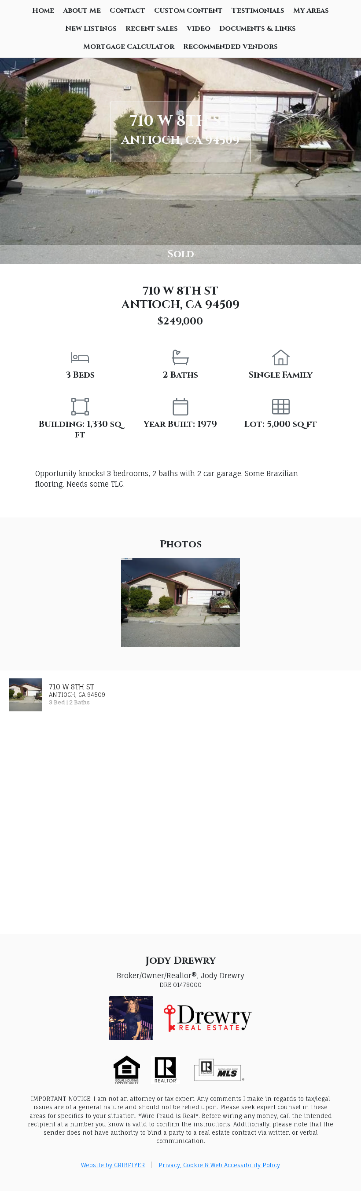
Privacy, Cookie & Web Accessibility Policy (219, 1165)
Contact (127, 10)
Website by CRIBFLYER (113, 1165)
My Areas (311, 10)
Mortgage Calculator (128, 46)
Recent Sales (151, 28)
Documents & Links (257, 28)
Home (43, 10)
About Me (82, 10)
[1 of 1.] (180, 601)
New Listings (91, 28)
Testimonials (258, 10)
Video (198, 28)
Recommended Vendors (230, 46)
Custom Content (188, 10)
